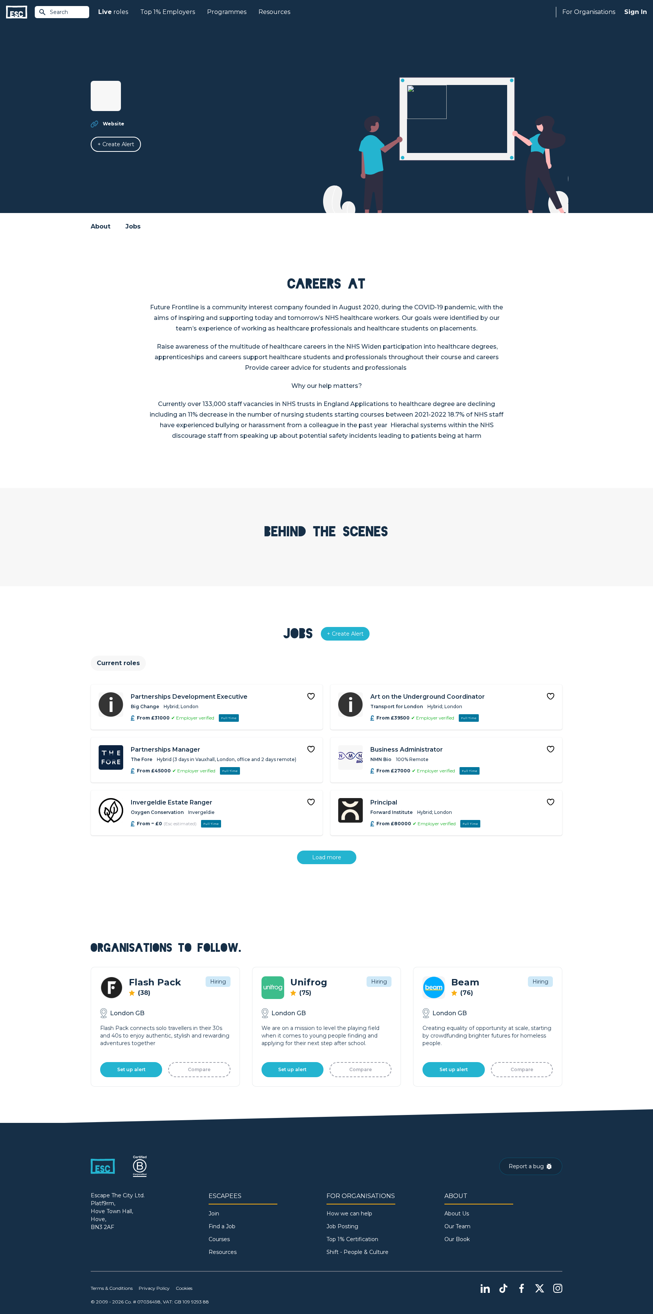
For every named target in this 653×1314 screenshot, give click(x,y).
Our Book (457, 1239)
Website (113, 124)
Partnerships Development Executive (189, 696)
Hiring (218, 981)
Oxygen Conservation (157, 812)
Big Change (145, 706)
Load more (326, 857)
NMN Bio (380, 759)
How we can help (349, 1213)
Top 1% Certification (352, 1239)
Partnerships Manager (165, 749)
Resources (274, 11)
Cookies (184, 1288)
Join (214, 1213)
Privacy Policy (154, 1288)
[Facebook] (521, 1288)
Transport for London (396, 706)
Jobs (133, 226)
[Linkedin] (485, 1288)
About (100, 226)
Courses (219, 1239)
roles (113, 11)
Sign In (635, 11)
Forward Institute (391, 812)
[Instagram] (557, 1288)
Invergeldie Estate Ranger (171, 802)
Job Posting (342, 1226)
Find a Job (222, 1226)
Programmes (226, 11)
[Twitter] (539, 1288)
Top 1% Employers (167, 11)
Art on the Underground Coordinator (427, 696)
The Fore (141, 759)
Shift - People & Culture (357, 1252)
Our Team (457, 1226)
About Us (456, 1213)
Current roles (118, 663)
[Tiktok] (503, 1288)
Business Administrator (406, 749)
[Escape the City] (16, 12)
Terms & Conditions (112, 1288)
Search (59, 12)
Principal (383, 802)
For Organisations (588, 11)
